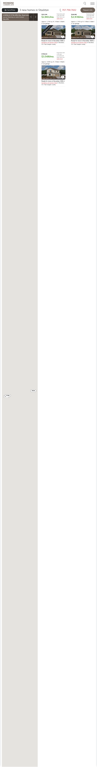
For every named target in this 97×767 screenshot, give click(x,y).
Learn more (60, 18)
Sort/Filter (11, 10)
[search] (85, 4)
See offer (6, 19)
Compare (62, 29)
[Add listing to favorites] (62, 37)
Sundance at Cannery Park (49, 42)
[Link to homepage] (8, 4)
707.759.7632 (69, 10)
